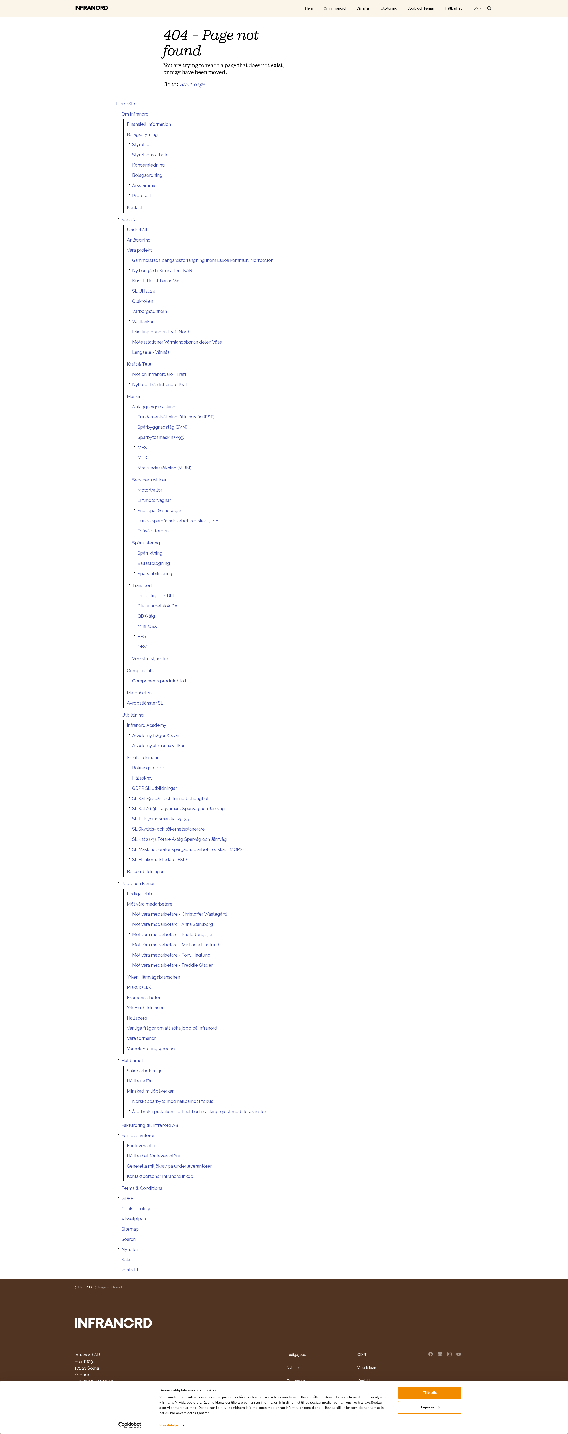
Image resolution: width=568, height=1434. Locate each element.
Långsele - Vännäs (151, 352)
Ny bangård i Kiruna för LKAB (162, 270)
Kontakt (134, 207)
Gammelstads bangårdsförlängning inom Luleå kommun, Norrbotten (202, 260)
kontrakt (130, 1270)
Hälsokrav (142, 778)
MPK (142, 457)
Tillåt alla (430, 1393)
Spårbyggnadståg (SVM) (162, 427)
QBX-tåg (146, 616)
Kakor (127, 1259)
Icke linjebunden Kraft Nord (160, 331)
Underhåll (137, 229)
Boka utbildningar (145, 871)
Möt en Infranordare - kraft (159, 374)
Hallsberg (137, 1018)
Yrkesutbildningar (145, 1007)
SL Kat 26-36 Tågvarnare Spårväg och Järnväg (178, 808)
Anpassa (427, 1407)
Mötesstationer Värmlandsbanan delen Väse (177, 342)
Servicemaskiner (149, 480)
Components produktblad (159, 681)
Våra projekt (139, 250)
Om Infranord (335, 8)
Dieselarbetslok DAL (159, 606)
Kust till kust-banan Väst (157, 280)
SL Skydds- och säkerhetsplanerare (168, 829)
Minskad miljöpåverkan (150, 1091)
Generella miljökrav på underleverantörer (169, 1166)
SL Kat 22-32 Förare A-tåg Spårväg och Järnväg (179, 839)
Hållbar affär (139, 1081)
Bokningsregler (148, 767)
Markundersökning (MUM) (164, 468)
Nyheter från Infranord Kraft (160, 384)
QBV (142, 646)
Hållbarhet (453, 8)
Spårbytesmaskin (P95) (161, 437)
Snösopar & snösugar (159, 510)
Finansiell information (149, 124)
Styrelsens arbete (150, 154)
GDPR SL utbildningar (154, 788)
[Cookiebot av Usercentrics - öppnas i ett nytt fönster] (129, 1425)
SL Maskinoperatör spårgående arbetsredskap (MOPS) (188, 849)
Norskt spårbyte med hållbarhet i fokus (172, 1101)
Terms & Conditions (142, 1188)
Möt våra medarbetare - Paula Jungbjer (172, 934)
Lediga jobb (139, 893)
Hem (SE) (125, 103)
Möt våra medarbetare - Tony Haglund (171, 955)
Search (129, 1239)
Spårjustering (146, 543)
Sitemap (130, 1229)
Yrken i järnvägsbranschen (153, 977)
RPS (142, 636)
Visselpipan (134, 1219)
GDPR (128, 1198)
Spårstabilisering (155, 573)
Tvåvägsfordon (153, 531)
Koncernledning (148, 165)
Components (140, 670)
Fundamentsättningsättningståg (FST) (176, 417)
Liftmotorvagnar (154, 500)
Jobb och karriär (421, 8)
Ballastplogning (154, 563)
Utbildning (389, 8)
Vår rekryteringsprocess (151, 1048)
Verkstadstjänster (150, 658)
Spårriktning (150, 553)
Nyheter (130, 1249)
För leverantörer (138, 1135)
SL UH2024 (143, 291)
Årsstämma (143, 185)
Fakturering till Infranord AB (150, 1125)
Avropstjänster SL (145, 703)
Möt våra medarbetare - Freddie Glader (172, 965)
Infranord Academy (146, 725)
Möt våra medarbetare (149, 904)
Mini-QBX (147, 626)
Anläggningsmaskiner (154, 406)
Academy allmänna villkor (158, 745)
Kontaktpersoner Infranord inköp (160, 1176)
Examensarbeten (144, 997)
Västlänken (143, 321)
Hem (309, 8)
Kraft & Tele (139, 364)
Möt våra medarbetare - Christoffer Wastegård (179, 914)
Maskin (134, 396)
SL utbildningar (142, 757)
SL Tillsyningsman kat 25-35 (160, 818)
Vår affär (363, 8)
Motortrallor (150, 490)
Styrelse (140, 144)
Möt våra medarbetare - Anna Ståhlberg (172, 924)
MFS (142, 447)
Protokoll (141, 195)
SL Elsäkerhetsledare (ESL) (159, 859)
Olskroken (142, 301)
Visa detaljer (169, 1425)
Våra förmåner (141, 1038)
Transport (142, 585)
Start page (192, 84)
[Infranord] (91, 8)
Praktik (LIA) (139, 987)
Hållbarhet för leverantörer (154, 1156)
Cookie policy (136, 1208)
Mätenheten (139, 692)
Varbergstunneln (149, 311)
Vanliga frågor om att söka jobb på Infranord (172, 1028)
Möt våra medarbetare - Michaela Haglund (175, 944)
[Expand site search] (489, 8)
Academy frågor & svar (155, 735)
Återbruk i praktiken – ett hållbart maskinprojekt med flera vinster (199, 1111)
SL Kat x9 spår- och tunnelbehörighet (170, 798)
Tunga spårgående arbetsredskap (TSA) (179, 520)
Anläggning (139, 240)
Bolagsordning (147, 175)
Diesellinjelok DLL (156, 595)
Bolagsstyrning (142, 134)
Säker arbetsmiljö (145, 1070)
